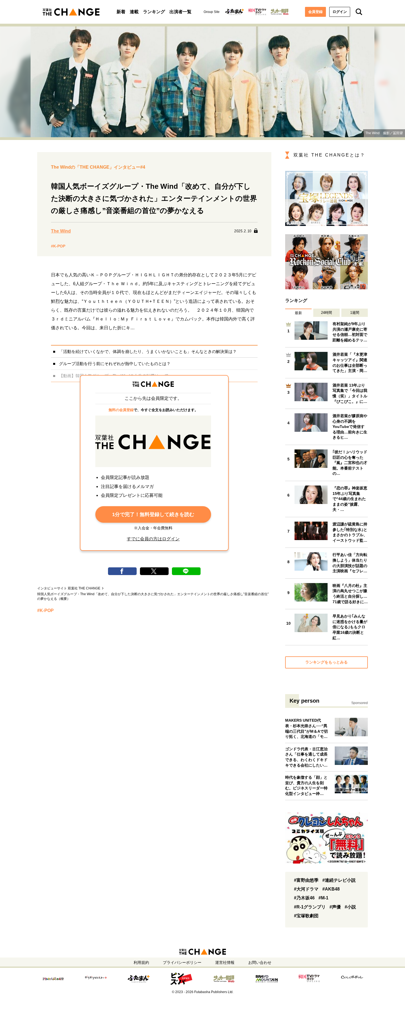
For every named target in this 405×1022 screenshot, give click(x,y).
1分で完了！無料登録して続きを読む (153, 514)
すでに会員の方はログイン (153, 538)
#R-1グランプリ (310, 907)
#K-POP (58, 246)
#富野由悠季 (306, 880)
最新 (298, 313)
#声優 (335, 907)
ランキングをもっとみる (326, 662)
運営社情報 (224, 962)
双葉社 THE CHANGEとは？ (329, 155)
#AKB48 (331, 889)
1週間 (354, 313)
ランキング (154, 11)
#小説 (350, 907)
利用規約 (141, 962)
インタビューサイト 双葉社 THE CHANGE (68, 588)
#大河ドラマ (306, 889)
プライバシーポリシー (182, 962)
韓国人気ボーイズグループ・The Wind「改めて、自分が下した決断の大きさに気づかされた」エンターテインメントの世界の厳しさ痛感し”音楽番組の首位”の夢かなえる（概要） (153, 596)
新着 (121, 11)
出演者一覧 (180, 11)
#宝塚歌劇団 (306, 915)
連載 (134, 11)
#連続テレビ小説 (339, 880)
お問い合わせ (259, 962)
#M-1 (323, 898)
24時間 (326, 313)
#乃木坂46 (304, 898)
